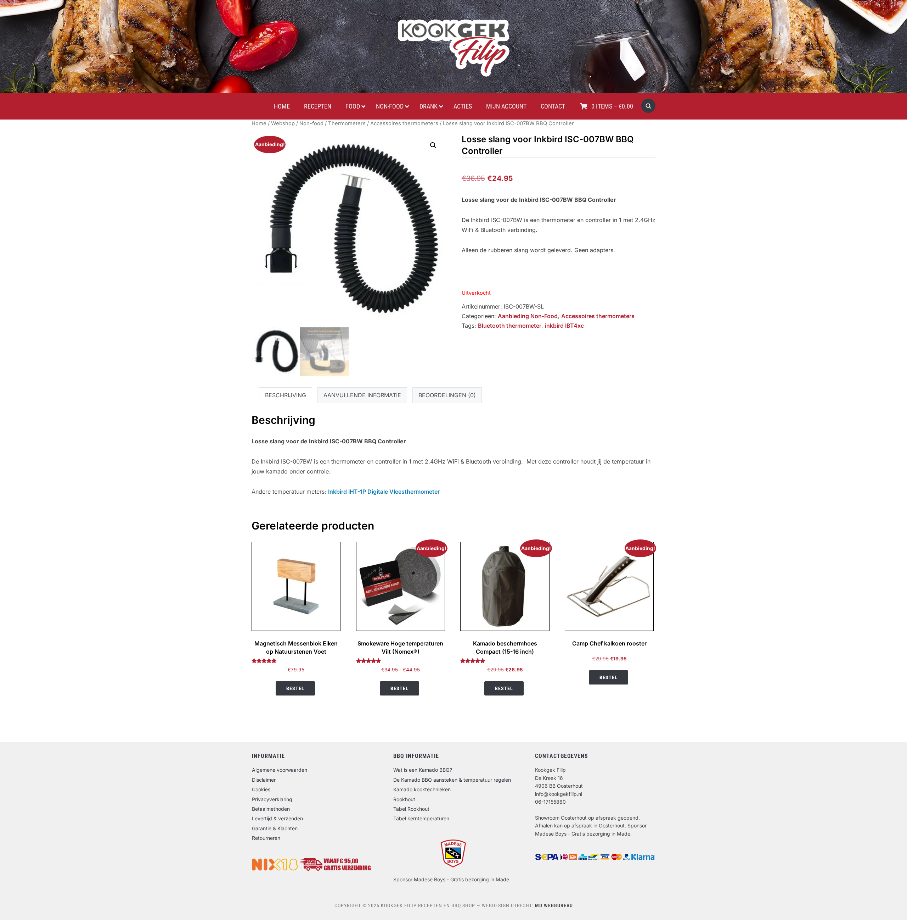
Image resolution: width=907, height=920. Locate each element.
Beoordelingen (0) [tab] (447, 395)
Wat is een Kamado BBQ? (422, 770)
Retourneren (266, 838)
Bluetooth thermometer (509, 325)
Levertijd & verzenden (277, 818)
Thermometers (347, 123)
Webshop (283, 123)
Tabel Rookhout (411, 809)
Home (259, 123)
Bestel (295, 688)
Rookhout (404, 799)
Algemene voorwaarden (279, 770)
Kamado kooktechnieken (422, 789)
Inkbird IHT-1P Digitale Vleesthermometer (384, 491)
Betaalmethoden (271, 809)
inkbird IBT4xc (564, 325)
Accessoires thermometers (404, 123)
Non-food (311, 123)
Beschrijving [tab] (285, 395)
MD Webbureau (554, 905)
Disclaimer (264, 780)
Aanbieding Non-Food (528, 316)
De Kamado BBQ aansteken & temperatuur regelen (452, 780)
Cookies (261, 789)
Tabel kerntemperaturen (421, 818)
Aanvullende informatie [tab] (362, 395)
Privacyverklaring (272, 799)
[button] (433, 145)
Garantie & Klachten (275, 828)
